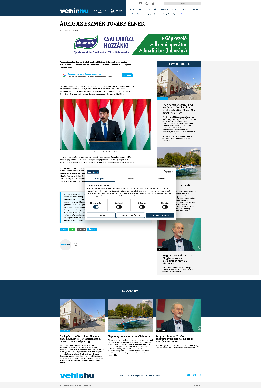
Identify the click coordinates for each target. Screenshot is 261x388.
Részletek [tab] (130, 178)
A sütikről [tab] (161, 178)
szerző (76, 243)
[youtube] (140, 3)
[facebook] (147, 3)
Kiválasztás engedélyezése (130, 215)
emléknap (81, 229)
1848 (72, 229)
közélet (63, 229)
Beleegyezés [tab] (99, 178)
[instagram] (153, 3)
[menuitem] (132, 9)
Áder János (92, 229)
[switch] (119, 206)
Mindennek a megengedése (160, 215)
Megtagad (101, 215)
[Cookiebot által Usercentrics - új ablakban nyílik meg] (165, 171)
